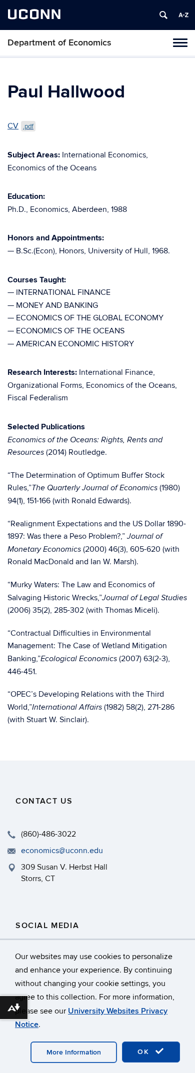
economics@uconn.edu (62, 851)
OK (145, 1052)
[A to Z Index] (184, 15)
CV (21, 126)
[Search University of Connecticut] (164, 15)
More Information (73, 1052)
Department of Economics (60, 42)
